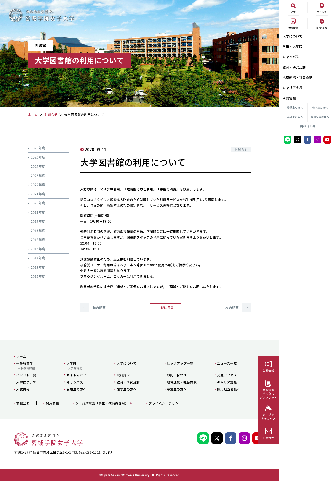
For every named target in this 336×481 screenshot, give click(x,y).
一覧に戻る (165, 307)
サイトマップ (76, 375)
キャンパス (291, 56)
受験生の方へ (295, 108)
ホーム (21, 356)
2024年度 (38, 166)
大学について (292, 36)
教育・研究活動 (294, 67)
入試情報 (289, 98)
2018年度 (38, 221)
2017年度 (38, 230)
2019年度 (38, 212)
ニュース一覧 (227, 363)
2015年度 (38, 248)
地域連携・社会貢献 (297, 77)
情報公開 (22, 403)
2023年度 (38, 175)
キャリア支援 (292, 87)
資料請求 (123, 375)
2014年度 (38, 258)
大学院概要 (75, 368)
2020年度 (38, 203)
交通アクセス (227, 375)
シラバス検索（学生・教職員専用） (101, 403)
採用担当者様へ (320, 117)
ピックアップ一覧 (180, 363)
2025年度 (38, 157)
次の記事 (236, 307)
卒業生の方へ (295, 117)
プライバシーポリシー (165, 403)
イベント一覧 (26, 375)
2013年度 (38, 267)
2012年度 (38, 276)
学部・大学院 (292, 46)
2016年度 (38, 239)
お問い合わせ (307, 126)
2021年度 (38, 193)
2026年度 (38, 148)
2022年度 (38, 184)
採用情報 (52, 403)
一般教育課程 (26, 368)
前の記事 (94, 307)
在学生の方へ (320, 108)
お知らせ (241, 149)
